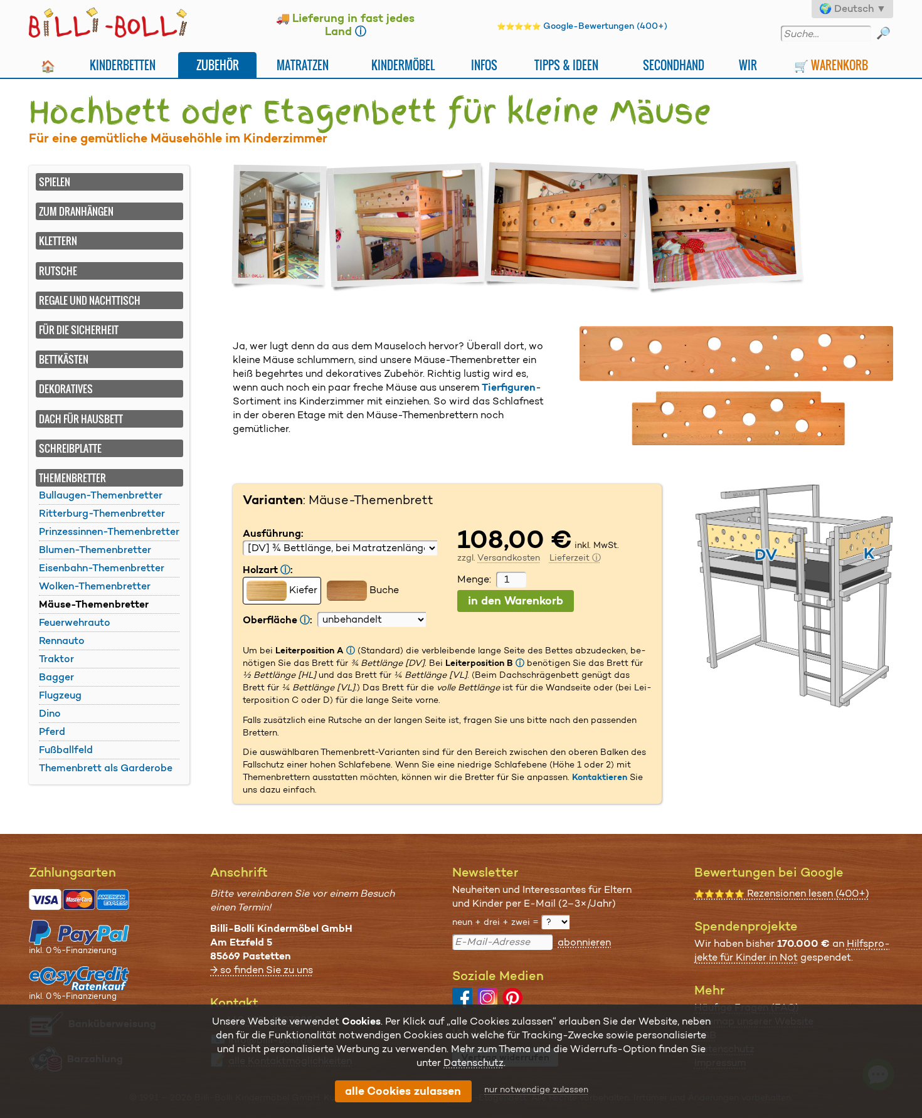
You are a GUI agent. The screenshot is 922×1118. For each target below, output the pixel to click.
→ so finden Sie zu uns (261, 970)
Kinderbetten (123, 64)
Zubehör (217, 64)
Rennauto (62, 640)
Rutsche (58, 270)
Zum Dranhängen (76, 211)
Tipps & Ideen (566, 64)
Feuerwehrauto (74, 622)
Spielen (54, 181)
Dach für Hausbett (81, 418)
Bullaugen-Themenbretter (100, 495)
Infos (484, 64)
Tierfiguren (509, 387)
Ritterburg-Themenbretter (102, 513)
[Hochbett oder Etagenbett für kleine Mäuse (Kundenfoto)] (408, 227)
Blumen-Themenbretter (95, 550)
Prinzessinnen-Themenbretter (109, 531)
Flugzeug (60, 695)
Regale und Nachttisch (89, 300)
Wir (748, 64)
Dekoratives (66, 388)
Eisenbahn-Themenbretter (101, 568)
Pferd (52, 731)
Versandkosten (508, 557)
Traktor (56, 659)
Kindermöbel (403, 64)
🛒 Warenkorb (831, 64)
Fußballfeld (66, 750)
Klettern (58, 240)
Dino (50, 713)
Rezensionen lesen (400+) (781, 893)
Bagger (56, 677)
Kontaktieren (599, 777)
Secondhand (673, 64)
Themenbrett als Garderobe (105, 768)
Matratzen (303, 64)
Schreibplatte (70, 448)
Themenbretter (72, 477)
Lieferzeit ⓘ (575, 557)
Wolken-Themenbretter (95, 586)
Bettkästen (63, 359)
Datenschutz (473, 1062)
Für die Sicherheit (79, 329)
